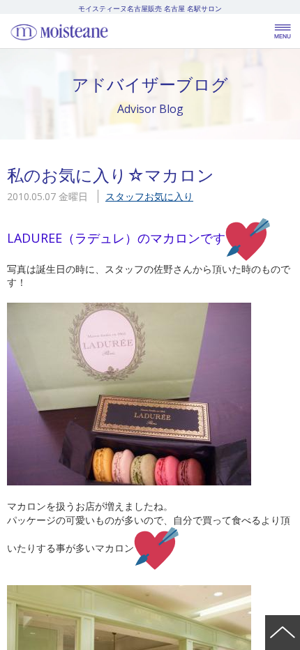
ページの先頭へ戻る (282, 632)
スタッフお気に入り (149, 196)
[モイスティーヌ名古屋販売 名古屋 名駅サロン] (90, 31)
